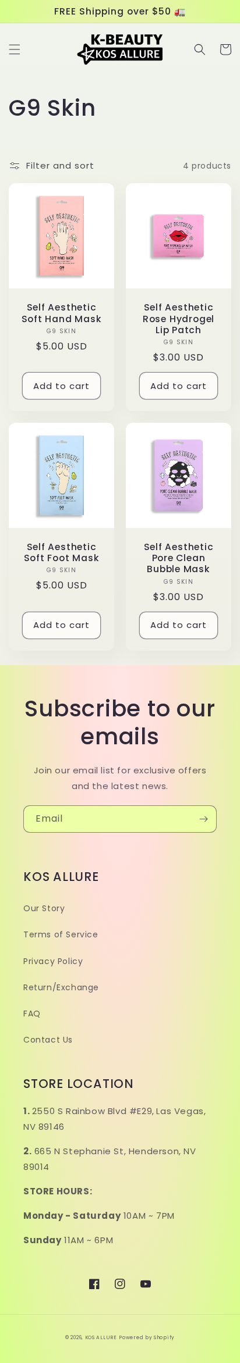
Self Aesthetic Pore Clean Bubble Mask (179, 558)
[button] (14, 49)
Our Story (44, 908)
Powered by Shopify (147, 1337)
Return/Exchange (61, 987)
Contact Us (48, 1040)
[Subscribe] (203, 819)
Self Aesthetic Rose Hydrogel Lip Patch (178, 319)
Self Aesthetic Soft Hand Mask (62, 313)
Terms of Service (60, 934)
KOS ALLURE (101, 1337)
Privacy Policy (53, 961)
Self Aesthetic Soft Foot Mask (62, 552)
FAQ (32, 1013)
